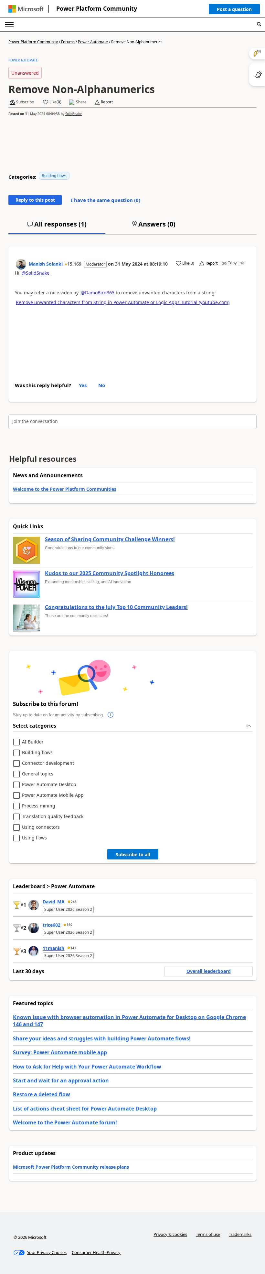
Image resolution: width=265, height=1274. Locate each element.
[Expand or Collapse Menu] (9, 24)
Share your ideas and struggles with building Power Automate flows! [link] (102, 1038)
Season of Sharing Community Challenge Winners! (110, 539)
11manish (53, 948)
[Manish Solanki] (21, 264)
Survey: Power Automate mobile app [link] (60, 1052)
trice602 (51, 925)
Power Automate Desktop (49, 784)
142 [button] (73, 948)
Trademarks (240, 1234)
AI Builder (33, 742)
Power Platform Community (96, 8)
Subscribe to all (133, 854)
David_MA (54, 902)
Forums (68, 42)
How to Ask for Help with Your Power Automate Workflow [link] (87, 1066)
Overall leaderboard (208, 971)
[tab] (56, 227)
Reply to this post (35, 200)
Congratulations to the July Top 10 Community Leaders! (116, 607)
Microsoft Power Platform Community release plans (71, 1167)
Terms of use (208, 1234)
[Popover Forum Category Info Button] (110, 715)
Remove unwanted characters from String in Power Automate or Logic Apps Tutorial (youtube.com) (122, 302)
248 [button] (74, 902)
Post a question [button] (234, 9)
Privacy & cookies (170, 1234)
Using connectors (41, 827)
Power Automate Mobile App (53, 795)
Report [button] (107, 102)
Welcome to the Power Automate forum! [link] (65, 1122)
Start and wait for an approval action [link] (61, 1080)
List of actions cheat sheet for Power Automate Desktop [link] (85, 1108)
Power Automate (93, 42)
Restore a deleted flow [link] (41, 1094)
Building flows (54, 175)
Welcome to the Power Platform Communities (64, 489)
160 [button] (69, 924)
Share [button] (81, 102)
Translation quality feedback (52, 816)
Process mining (38, 806)
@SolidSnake (35, 273)
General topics (37, 774)
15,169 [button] (74, 264)
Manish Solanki (46, 264)
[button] (234, 10)
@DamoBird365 (97, 293)
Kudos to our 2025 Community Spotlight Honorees (109, 573)
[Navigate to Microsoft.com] (25, 9)
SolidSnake (73, 113)
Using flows (34, 838)
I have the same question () (105, 200)
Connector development (48, 763)
